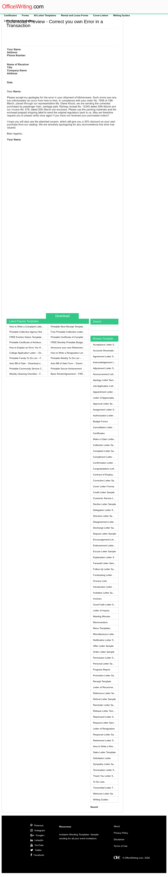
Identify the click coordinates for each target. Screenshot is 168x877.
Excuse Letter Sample (104, 551)
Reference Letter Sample (104, 693)
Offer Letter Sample (103, 646)
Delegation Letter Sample (104, 510)
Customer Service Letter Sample (104, 498)
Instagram (39, 830)
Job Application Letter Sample (104, 386)
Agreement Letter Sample (104, 356)
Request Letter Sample (104, 722)
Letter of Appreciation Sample (104, 397)
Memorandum (100, 622)
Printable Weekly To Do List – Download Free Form (68, 358)
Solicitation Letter (102, 758)
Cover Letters (100, 15)
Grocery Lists (100, 581)
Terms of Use (120, 846)
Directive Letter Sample (104, 516)
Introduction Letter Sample (104, 587)
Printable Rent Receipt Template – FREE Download (68, 326)
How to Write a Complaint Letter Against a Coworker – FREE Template (26, 326)
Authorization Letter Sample (104, 415)
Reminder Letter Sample (104, 705)
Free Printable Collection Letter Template (68, 332)
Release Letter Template (104, 711)
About (117, 826)
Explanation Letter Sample (104, 557)
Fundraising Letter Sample (104, 575)
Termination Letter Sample (104, 770)
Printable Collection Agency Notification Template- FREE (26, 332)
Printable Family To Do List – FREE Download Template (26, 358)
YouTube (39, 845)
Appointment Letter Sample (104, 392)
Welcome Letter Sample (104, 793)
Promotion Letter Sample (104, 675)
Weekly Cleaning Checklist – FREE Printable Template (26, 374)
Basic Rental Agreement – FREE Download (68, 374)
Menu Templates (101, 628)
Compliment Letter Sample (104, 457)
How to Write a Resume (104, 746)
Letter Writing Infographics (19, 20)
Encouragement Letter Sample (104, 539)
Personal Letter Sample (104, 663)
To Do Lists (99, 782)
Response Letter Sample (104, 734)
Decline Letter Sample (104, 504)
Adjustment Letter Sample (104, 368)
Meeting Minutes (101, 616)
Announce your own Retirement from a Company (68, 347)
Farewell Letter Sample (104, 563)
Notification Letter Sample (104, 640)
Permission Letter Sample (104, 657)
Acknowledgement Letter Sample (104, 362)
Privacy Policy (121, 833)
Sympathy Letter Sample (104, 764)
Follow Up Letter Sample (104, 569)
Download (62, 316)
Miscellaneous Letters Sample (104, 634)
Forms (25, 15)
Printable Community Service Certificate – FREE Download (26, 368)
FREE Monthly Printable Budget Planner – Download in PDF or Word (68, 342)
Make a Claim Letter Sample (104, 439)
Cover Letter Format (103, 486)
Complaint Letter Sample (104, 451)
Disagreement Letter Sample (104, 522)
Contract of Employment (104, 474)
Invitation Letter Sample (104, 592)
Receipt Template (102, 681)
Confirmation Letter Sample (104, 462)
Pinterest (38, 825)
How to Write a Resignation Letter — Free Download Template (68, 353)
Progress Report (101, 669)
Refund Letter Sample (104, 699)
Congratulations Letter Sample (104, 468)
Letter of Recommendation (104, 687)
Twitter (38, 850)
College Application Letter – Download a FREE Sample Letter (26, 353)
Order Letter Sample (103, 652)
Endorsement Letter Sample (104, 545)
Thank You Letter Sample (104, 776)
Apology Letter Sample (104, 380)
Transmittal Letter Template (104, 787)
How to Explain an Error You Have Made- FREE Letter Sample (26, 347)
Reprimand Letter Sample (104, 717)
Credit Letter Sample (104, 492)
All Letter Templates (45, 15)
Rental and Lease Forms (74, 15)
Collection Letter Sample (104, 445)
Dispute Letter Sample (104, 533)
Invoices (97, 598)
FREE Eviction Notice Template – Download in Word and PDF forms (26, 337)
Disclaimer (119, 839)
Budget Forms (100, 421)
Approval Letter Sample (104, 403)
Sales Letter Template (104, 752)
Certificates (10, 15)
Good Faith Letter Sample (104, 604)
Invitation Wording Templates (74, 834)
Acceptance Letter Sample (104, 344)
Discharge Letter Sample (104, 527)
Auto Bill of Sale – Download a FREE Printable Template (26, 363)
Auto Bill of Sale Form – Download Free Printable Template (68, 363)
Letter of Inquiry (101, 610)
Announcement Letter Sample (104, 374)
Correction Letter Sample (104, 480)
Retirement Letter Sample (104, 740)
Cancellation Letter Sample (104, 427)
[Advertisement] (66, 36)
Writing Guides (121, 15)
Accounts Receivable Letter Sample (104, 350)
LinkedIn (38, 840)
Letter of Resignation (104, 728)
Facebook (39, 855)
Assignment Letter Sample (104, 409)
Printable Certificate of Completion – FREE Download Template (68, 337)
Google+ (40, 835)
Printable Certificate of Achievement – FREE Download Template (26, 342)
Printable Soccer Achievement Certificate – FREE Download (68, 368)
